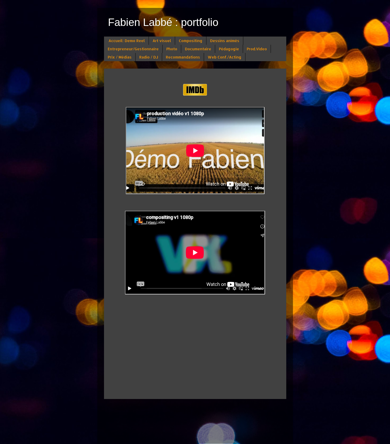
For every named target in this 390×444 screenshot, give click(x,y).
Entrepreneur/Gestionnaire (133, 49)
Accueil (195, 407)
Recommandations (183, 57)
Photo (171, 49)
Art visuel (162, 40)
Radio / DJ (148, 57)
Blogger (206, 434)
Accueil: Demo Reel (127, 40)
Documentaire (198, 49)
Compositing (190, 40)
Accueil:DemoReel (131, 76)
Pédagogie (229, 49)
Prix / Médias (120, 57)
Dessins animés (224, 40)
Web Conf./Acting (224, 57)
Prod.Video (257, 49)
